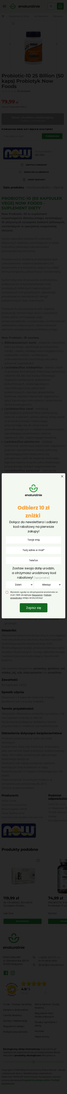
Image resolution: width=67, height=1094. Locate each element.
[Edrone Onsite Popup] (33, 547)
